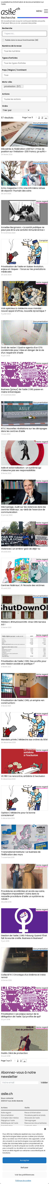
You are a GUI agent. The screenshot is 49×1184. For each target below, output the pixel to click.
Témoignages (30, 1120)
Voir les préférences (24, 1174)
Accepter (24, 1160)
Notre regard (6, 1112)
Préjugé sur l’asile (8, 1120)
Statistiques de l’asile (9, 1123)
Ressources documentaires (36, 1123)
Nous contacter (7, 1098)
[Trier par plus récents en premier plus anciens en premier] (16, 110)
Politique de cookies (23, 1180)
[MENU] (46, 11)
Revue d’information (33, 1112)
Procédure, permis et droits (35, 1115)
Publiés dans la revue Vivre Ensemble (21, 40)
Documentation (7, 1115)
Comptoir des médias (10, 1118)
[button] (45, 1129)
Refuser (24, 1167)
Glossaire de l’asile (32, 1118)
